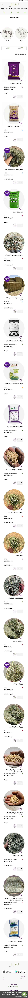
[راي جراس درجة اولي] (14, 671)
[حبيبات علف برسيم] (14, 199)
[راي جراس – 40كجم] (14, 628)
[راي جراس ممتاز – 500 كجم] (14, 714)
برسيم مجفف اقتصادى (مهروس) (14, 169)
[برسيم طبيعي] (14, 543)
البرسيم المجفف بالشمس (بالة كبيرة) (14, 299)
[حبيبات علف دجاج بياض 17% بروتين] (14, 457)
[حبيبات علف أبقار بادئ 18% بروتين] (14, 328)
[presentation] (27, 32)
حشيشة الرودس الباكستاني (15, 598)
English (3, 4)
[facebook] (12, 991)
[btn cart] (4, 13)
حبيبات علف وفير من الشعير (15, 941)
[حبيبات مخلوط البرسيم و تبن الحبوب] (14, 371)
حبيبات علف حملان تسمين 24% (15, 426)
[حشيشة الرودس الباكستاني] (14, 586)
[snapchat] (9, 991)
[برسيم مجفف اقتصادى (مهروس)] (14, 157)
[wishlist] (20, 80)
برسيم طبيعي (19, 555)
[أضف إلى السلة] (14, 96)
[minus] (18, 96)
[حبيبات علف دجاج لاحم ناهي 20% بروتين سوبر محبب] (14, 757)
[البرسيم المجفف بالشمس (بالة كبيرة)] (14, 285)
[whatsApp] (9, 986)
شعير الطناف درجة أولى (17, 83)
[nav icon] (11, 12)
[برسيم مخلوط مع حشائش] (14, 500)
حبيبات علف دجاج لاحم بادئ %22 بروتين (14, 813)
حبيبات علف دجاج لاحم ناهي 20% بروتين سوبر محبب (14, 770)
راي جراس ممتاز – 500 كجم (16, 727)
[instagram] (17, 991)
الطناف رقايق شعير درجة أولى (15, 126)
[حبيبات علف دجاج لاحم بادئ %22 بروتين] (14, 800)
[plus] (21, 96)
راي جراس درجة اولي (18, 684)
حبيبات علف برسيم (18, 212)
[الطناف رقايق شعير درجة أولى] (14, 114)
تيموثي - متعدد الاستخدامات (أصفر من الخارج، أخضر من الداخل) (14, 899)
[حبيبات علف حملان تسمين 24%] (14, 414)
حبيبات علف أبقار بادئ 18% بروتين (14, 341)
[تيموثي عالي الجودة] (14, 843)
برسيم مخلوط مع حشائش (16, 512)
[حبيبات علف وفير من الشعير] (14, 929)
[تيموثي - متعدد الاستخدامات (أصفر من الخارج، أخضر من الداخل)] (14, 886)
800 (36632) (13, 986)
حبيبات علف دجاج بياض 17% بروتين (14, 469)
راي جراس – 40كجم (18, 641)
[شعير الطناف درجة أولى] (14, 71)
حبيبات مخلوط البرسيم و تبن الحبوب (13, 384)
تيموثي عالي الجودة (18, 855)
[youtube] (15, 991)
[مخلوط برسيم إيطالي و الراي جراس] (14, 242)
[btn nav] (18, 12)
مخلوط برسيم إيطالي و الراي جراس (14, 255)
